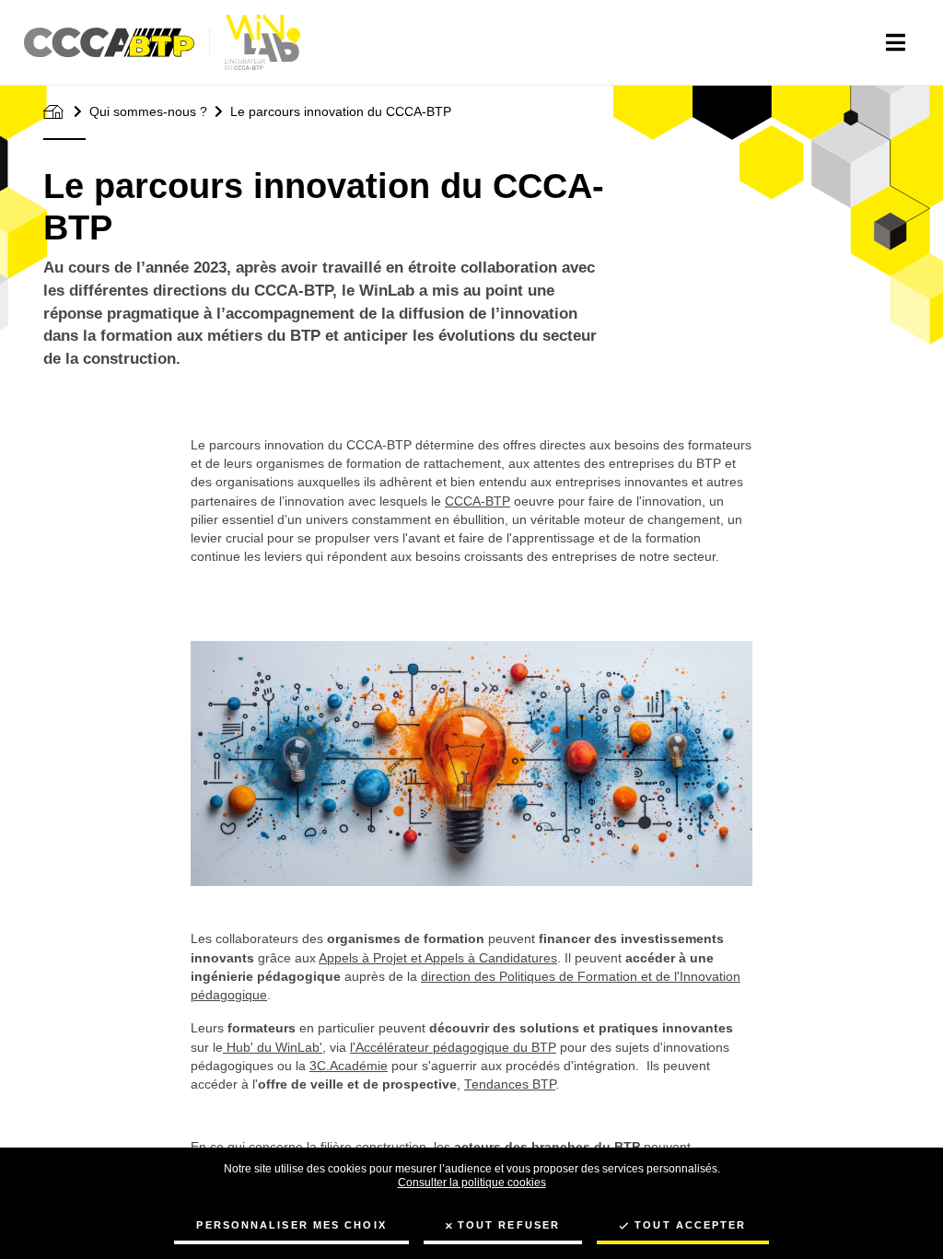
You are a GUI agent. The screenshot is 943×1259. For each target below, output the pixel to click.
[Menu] (895, 42)
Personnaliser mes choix (291, 1224)
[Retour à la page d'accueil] (262, 42)
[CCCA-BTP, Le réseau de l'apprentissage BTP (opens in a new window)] (117, 42)
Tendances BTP (509, 1084)
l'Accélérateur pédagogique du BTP (453, 1048)
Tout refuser (509, 1224)
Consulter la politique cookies (472, 1182)
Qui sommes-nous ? (148, 111)
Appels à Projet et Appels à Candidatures (438, 958)
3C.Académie (348, 1066)
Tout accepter (690, 1224)
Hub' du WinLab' (272, 1048)
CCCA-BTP (477, 501)
